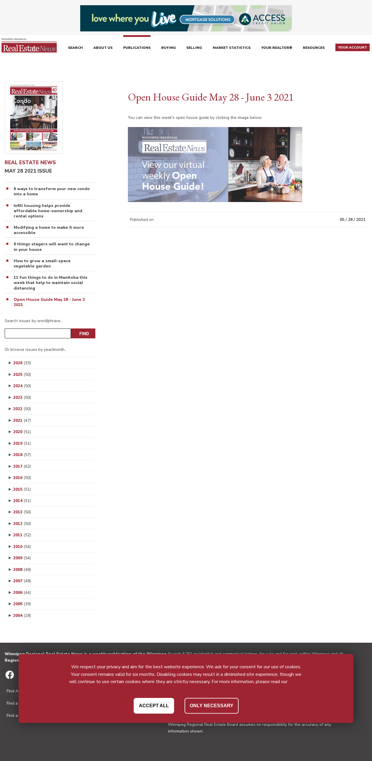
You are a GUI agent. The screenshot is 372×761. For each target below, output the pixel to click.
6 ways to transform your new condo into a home (52, 191)
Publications (137, 47)
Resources (314, 47)
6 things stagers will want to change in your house (52, 247)
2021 (22, 420)
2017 (22, 466)
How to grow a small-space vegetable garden (42, 263)
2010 (22, 546)
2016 (22, 477)
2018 (22, 455)
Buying (168, 47)
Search (75, 47)
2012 (22, 523)
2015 (22, 489)
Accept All (154, 705)
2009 (22, 558)
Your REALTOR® (276, 47)
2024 (22, 386)
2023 (22, 397)
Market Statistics (232, 47)
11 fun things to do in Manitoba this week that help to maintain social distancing (50, 283)
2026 (22, 363)
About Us (102, 47)
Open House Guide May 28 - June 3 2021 (49, 302)
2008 (22, 569)
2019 (22, 443)
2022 (22, 409)
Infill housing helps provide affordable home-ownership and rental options (48, 211)
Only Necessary (211, 705)
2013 (22, 512)
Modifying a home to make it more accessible (49, 230)
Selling (194, 47)
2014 (22, 500)
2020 (22, 432)
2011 (22, 535)
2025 (22, 374)
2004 (22, 615)
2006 (22, 592)
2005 (22, 604)
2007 (22, 581)
